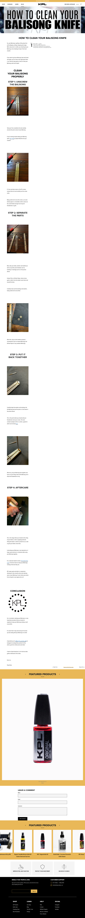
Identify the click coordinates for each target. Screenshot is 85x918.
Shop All (42, 676)
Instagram (57, 905)
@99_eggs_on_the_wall (20, 641)
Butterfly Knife (41, 46)
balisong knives (43, 45)
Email (19, 799)
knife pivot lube (35, 47)
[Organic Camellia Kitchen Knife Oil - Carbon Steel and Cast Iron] (23, 841)
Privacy (28, 911)
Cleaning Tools (16, 909)
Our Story (29, 905)
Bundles (10, 4)
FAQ (41, 905)
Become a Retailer (70, 4)
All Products (15, 905)
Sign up (34, 891)
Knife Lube (15, 907)
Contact (41, 907)
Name (19, 792)
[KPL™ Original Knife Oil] (42, 729)
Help (42, 901)
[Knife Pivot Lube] (42, 4)
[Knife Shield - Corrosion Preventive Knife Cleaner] (62, 841)
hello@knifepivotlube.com (58, 885)
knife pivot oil (41, 47)
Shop (3, 4)
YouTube (57, 909)
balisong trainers (36, 46)
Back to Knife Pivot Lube (68, 667)
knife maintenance (47, 46)
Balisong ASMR (37, 45)
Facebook (57, 907)
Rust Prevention (16, 911)
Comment (20, 806)
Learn (16, 4)
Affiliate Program (43, 909)
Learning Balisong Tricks (47, 47)
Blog (22, 4)
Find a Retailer (43, 914)
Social (57, 901)
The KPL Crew (30, 909)
